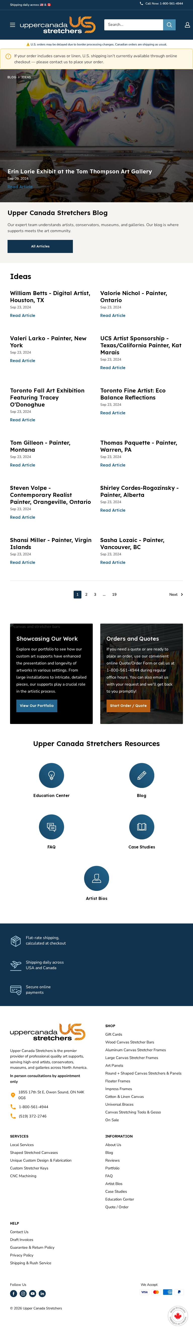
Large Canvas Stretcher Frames (131, 1057)
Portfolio (112, 1168)
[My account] (187, 25)
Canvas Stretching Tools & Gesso (133, 1112)
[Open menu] (12, 25)
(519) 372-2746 (32, 1116)
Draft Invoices (21, 1239)
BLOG (12, 77)
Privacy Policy (21, 1255)
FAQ (109, 1175)
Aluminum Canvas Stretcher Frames (135, 1049)
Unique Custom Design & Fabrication (41, 1160)
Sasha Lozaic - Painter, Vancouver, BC (132, 544)
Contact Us (19, 1231)
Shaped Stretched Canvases (34, 1152)
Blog (109, 1152)
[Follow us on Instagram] (23, 1293)
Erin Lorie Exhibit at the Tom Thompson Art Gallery (80, 171)
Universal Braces (119, 1104)
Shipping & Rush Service (30, 1263)
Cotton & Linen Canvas (124, 1096)
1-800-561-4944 (33, 1106)
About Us (113, 1144)
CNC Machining (23, 1175)
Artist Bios (113, 1183)
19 (114, 594)
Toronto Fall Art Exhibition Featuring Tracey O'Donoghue (47, 397)
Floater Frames (117, 1081)
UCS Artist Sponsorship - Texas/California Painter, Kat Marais (140, 345)
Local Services (22, 1144)
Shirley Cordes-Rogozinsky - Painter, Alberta (139, 491)
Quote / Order (116, 1207)
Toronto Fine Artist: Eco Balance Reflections (133, 394)
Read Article (20, 186)
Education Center (119, 1199)
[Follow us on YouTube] (32, 1293)
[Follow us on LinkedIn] (42, 1293)
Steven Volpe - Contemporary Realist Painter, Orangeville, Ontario (50, 494)
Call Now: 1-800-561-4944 (164, 4)
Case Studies (116, 1191)
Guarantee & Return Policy (32, 1247)
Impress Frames (118, 1088)
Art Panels (114, 1065)
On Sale (112, 1119)
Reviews (112, 1160)
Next (173, 594)
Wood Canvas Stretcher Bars (129, 1042)
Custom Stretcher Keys (29, 1168)
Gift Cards (113, 1034)
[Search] (169, 24)
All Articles (40, 246)
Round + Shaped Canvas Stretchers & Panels (143, 1073)
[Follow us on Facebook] (13, 1293)
